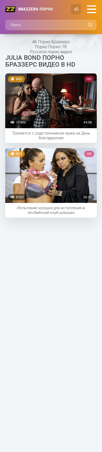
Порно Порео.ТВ (51, 46)
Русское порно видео (51, 51)
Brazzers (35, 9)
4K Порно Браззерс (51, 41)
